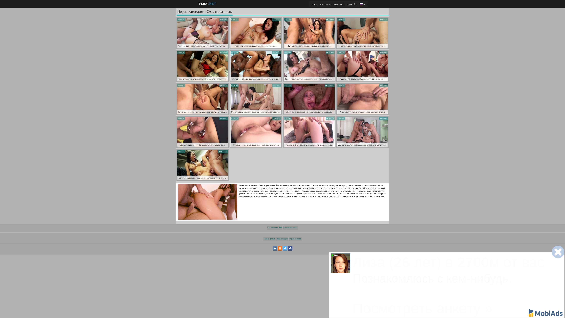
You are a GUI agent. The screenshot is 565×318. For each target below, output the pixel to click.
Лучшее (314, 4)
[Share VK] (275, 248)
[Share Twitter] (285, 248)
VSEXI (207, 3)
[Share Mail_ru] (290, 248)
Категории (325, 4)
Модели (338, 4)
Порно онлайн (295, 239)
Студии (348, 4)
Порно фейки (269, 239)
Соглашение (274, 228)
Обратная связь (290, 228)
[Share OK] (280, 248)
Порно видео (282, 239)
